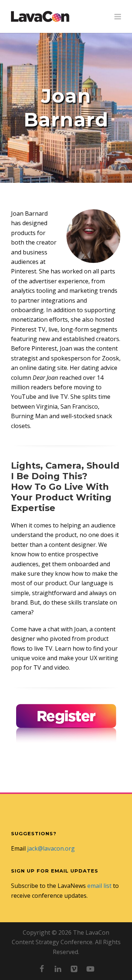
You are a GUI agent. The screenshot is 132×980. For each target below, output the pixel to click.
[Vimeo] (74, 968)
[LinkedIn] (58, 968)
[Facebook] (41, 968)
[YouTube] (90, 968)
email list (99, 886)
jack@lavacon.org (51, 848)
